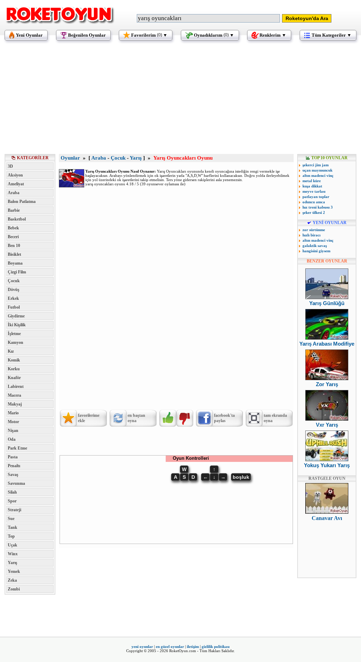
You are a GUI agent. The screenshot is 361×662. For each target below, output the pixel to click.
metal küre (311, 181)
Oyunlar (70, 158)
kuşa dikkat (312, 186)
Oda (12, 439)
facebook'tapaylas (224, 418)
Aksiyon (15, 175)
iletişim (193, 646)
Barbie (14, 210)
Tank (12, 527)
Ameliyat (16, 183)
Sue (11, 518)
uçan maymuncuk (317, 170)
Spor (12, 501)
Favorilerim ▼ (149, 35)
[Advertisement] (180, 100)
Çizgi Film (17, 272)
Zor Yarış (327, 384)
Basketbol (17, 219)
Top (11, 536)
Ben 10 (14, 245)
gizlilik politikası (216, 646)
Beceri (13, 236)
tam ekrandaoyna (275, 418)
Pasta (13, 456)
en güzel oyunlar (170, 646)
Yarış (12, 562)
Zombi (14, 589)
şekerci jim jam (315, 165)
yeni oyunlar (142, 646)
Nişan (13, 430)
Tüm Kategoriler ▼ (331, 35)
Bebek (13, 227)
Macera (14, 395)
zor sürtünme (313, 230)
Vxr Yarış (327, 425)
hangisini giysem (316, 251)
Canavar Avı (327, 518)
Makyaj (15, 404)
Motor (13, 421)
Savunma (16, 483)
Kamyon (15, 342)
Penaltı (14, 465)
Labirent (16, 386)
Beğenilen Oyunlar (87, 35)
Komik (14, 360)
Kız (11, 351)
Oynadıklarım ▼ (214, 35)
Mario (13, 412)
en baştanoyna (136, 418)
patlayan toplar (315, 196)
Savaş (13, 474)
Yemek (14, 571)
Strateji (14, 509)
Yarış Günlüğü (326, 303)
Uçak (12, 545)
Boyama (15, 263)
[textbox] (208, 18)
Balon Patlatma (22, 201)
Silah (12, 492)
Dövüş (13, 289)
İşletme (14, 333)
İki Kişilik (17, 324)
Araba (13, 192)
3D (10, 166)
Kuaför (14, 377)
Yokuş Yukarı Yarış (327, 465)
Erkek (13, 298)
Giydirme (16, 316)
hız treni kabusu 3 (317, 207)
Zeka (12, 580)
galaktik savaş (314, 245)
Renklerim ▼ (272, 35)
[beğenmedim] (184, 418)
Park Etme (17, 448)
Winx (13, 553)
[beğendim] (167, 418)
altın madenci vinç (318, 175)
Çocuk (14, 280)
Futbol (14, 307)
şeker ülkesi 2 (313, 212)
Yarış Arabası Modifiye (326, 344)
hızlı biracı (311, 235)
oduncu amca (313, 202)
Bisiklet (14, 254)
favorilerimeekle (88, 418)
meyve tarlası (313, 191)
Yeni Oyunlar (29, 35)
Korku (14, 368)
